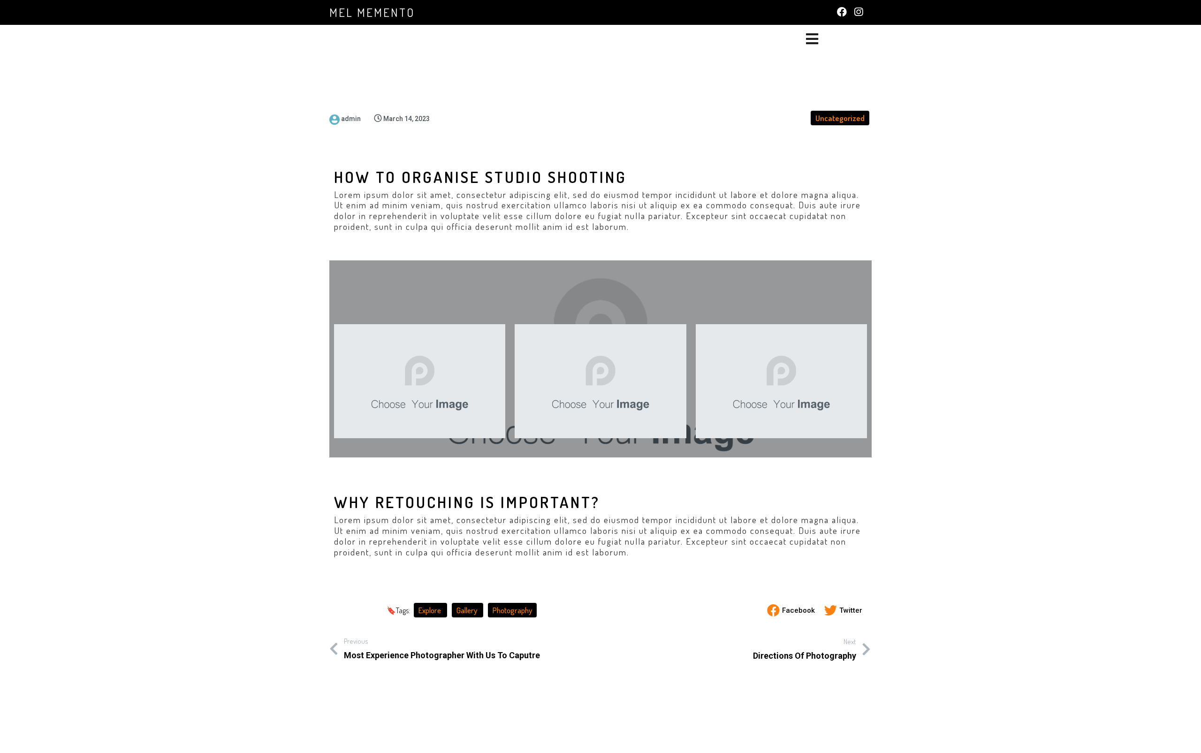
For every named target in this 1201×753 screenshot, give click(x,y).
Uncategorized (840, 118)
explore (430, 610)
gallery (467, 610)
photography (512, 610)
